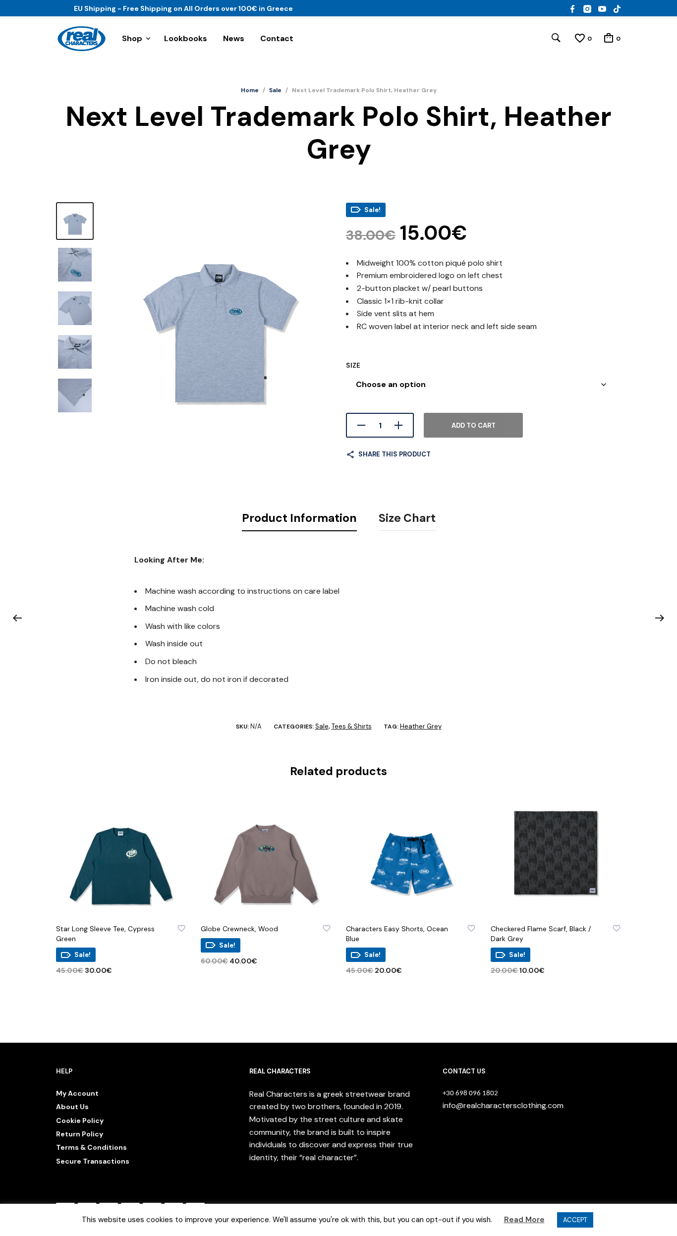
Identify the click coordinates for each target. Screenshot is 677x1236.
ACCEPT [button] (575, 1220)
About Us (72, 1106)
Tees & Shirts (352, 726)
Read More (524, 1220)
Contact (276, 38)
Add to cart (473, 425)
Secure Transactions (92, 1161)
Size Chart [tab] (407, 517)
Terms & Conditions (91, 1147)
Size (353, 365)
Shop (132, 38)
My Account (77, 1093)
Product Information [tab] (299, 517)
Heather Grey (421, 726)
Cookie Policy (80, 1120)
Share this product (394, 454)
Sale (275, 90)
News (233, 38)
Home (250, 90)
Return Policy (79, 1133)
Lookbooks (185, 38)
